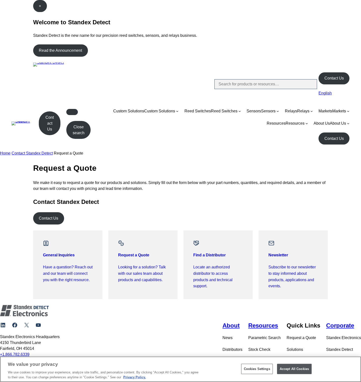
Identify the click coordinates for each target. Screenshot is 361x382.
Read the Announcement (60, 50)
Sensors (254, 111)
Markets (325, 111)
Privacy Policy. (134, 377)
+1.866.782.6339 (14, 354)
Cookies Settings (257, 369)
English (325, 93)
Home (5, 153)
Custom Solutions (128, 111)
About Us (322, 123)
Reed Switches (197, 111)
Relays (291, 111)
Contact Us (334, 78)
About (231, 325)
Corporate (340, 325)
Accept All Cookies (294, 369)
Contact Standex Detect (32, 153)
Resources (276, 123)
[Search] (309, 84)
